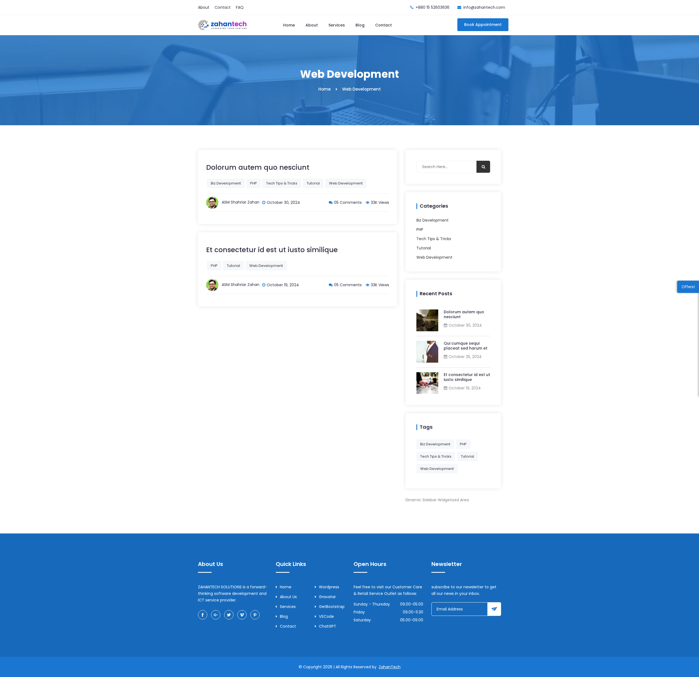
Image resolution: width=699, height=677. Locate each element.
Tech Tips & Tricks (281, 183)
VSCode (326, 616)
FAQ (240, 7)
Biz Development (226, 183)
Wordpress (329, 587)
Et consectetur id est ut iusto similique (467, 377)
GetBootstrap (332, 606)
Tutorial (313, 183)
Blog (360, 25)
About (203, 7)
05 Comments (348, 202)
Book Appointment (483, 24)
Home (289, 25)
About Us (288, 597)
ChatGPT (327, 626)
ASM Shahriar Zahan (240, 202)
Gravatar (327, 597)
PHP (253, 183)
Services (336, 25)
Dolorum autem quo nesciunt (464, 314)
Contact (223, 7)
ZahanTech (390, 667)
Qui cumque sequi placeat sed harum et (465, 346)
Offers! (688, 286)
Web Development (346, 183)
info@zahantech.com (484, 7)
